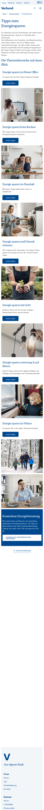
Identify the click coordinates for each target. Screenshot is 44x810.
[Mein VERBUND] (34, 8)
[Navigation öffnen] (40, 8)
